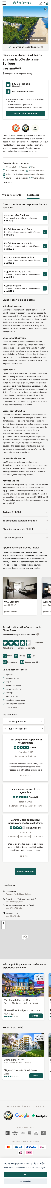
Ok (25, 1174)
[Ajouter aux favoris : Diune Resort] (45, 9)
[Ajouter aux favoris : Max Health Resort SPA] (5, 976)
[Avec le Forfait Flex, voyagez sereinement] (42, 47)
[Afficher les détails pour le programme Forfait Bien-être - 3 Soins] (45, 246)
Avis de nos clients (11, 195)
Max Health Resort (21, 1000)
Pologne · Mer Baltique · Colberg (18, 73)
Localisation (33, 195)
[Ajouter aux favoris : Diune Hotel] (5, 1036)
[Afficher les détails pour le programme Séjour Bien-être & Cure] (45, 274)
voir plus (6, 182)
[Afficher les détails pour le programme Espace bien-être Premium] (45, 260)
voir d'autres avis (25, 871)
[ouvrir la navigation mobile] (4, 3)
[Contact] (40, 3)
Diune (10, 1059)
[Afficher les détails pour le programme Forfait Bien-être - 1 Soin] (45, 232)
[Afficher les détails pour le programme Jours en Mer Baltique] (45, 218)
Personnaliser (25, 1181)
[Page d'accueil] (22, 3)
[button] (26, 937)
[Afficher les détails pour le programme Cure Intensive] (45, 288)
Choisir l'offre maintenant (25, 113)
